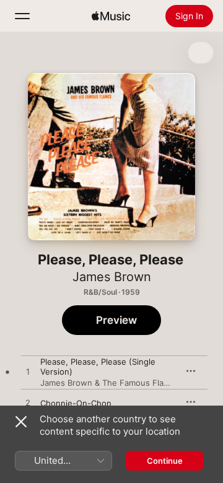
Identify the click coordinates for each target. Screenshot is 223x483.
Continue (165, 461)
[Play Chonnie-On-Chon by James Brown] (27, 403)
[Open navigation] (22, 16)
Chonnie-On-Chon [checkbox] (76, 403)
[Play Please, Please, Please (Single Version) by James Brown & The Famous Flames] (27, 372)
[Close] (21, 421)
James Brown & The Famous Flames (110, 383)
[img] (111, 16)
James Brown (111, 276)
